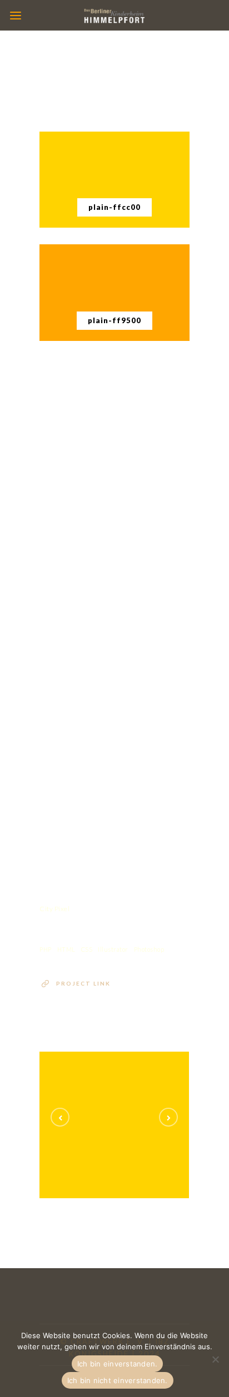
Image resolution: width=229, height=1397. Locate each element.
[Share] (57, 391)
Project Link (83, 983)
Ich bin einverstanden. (117, 1363)
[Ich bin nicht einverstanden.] (215, 1359)
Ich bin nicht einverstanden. (117, 1380)
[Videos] (126, 1106)
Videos (142, 1135)
